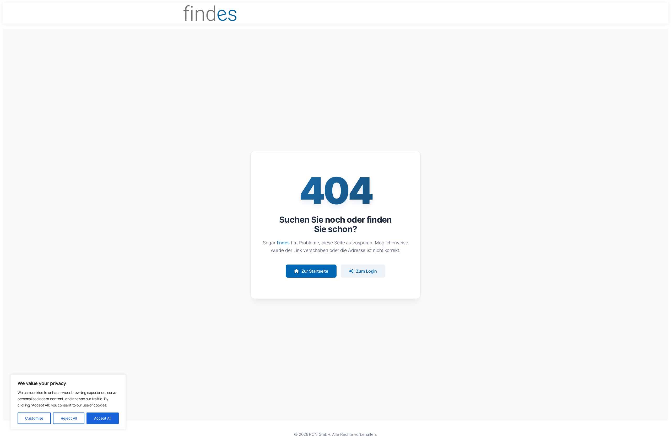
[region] (68, 402)
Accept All (102, 418)
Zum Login (366, 271)
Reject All (69, 418)
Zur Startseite (314, 271)
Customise (34, 418)
